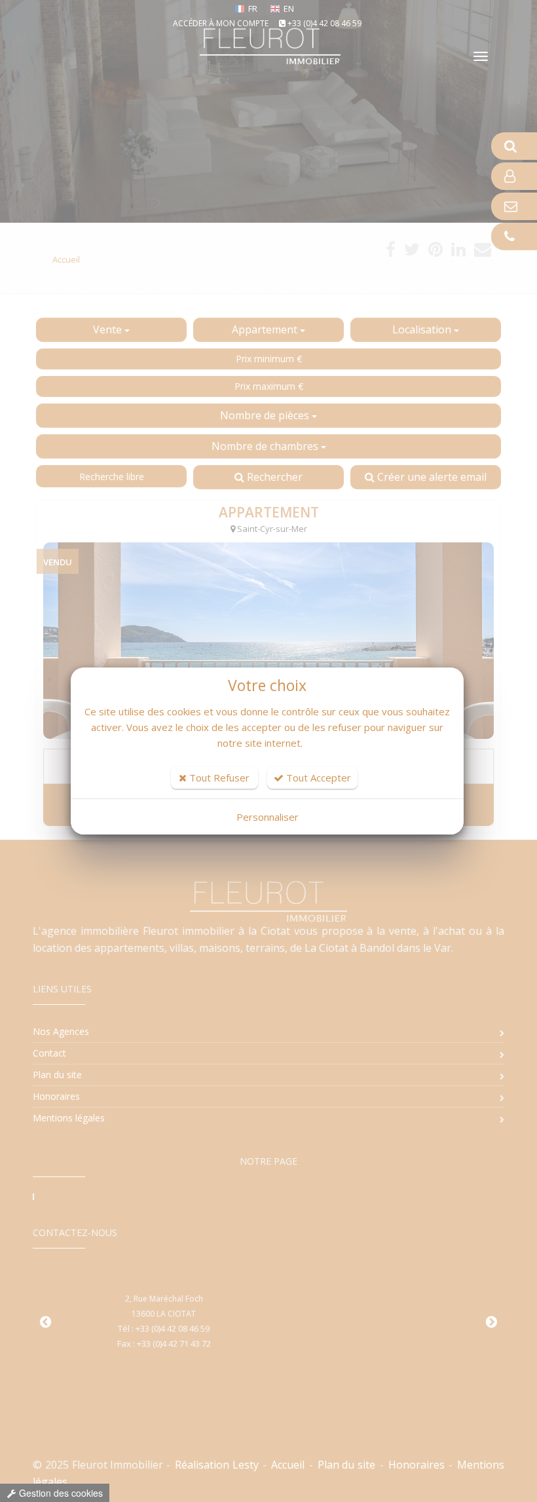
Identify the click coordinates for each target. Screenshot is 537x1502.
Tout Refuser (218, 777)
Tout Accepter (317, 777)
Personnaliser (267, 816)
